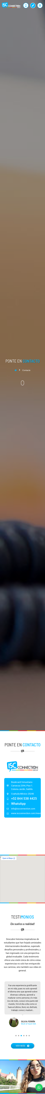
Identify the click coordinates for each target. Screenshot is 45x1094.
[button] (16, 1035)
